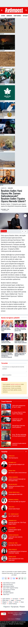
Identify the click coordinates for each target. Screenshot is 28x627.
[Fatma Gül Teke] (4, 544)
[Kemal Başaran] (4, 479)
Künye (22, 602)
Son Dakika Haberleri (8, 593)
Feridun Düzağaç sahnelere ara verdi (5, 342)
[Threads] (22, 578)
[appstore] (6, 607)
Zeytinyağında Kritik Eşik (15, 494)
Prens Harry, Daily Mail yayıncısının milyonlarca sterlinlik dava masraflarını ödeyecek (7, 355)
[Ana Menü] (1, 10)
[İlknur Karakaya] (4, 536)
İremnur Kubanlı (13, 499)
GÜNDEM (9, 15)
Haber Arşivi (6, 594)
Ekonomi (18, 600)
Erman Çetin (12, 556)
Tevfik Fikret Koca (14, 492)
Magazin (10, 188)
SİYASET (25, 15)
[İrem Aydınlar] (4, 551)
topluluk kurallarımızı (15, 384)
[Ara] (26, 10)
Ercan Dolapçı (13, 484)
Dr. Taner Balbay (14, 514)
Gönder (4, 379)
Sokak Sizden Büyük (14, 509)
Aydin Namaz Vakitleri (8, 586)
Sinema (16, 602)
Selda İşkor (12, 527)
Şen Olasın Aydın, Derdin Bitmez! (18, 472)
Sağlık (12, 600)
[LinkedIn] (14, 578)
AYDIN (3, 15)
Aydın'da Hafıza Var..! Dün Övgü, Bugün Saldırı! (17, 523)
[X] (5, 578)
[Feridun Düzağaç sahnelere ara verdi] (7, 336)
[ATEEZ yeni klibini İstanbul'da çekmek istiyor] (7, 323)
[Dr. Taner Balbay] (4, 515)
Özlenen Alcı (12, 462)
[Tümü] (26, 451)
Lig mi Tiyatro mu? (14, 516)
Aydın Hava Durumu (8, 584)
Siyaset (22, 598)
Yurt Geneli (15, 598)
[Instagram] (11, 578)
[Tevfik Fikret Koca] (4, 493)
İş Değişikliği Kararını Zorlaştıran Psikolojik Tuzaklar (18, 552)
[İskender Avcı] (4, 522)
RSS (4, 613)
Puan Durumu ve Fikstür (9, 589)
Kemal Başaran (13, 477)
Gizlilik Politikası (13, 603)
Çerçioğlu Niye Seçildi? (15, 545)
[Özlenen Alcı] (4, 464)
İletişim (4, 603)
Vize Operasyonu (13, 458)
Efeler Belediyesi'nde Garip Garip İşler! (16, 559)
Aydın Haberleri (6, 598)
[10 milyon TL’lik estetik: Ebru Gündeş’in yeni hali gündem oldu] (21, 323)
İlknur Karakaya (14, 535)
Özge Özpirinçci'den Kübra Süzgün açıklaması (21, 342)
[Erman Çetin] (4, 558)
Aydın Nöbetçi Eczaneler (9, 583)
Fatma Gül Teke (13, 543)
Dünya (10, 602)
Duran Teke (12, 470)
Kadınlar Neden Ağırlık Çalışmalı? (15, 530)
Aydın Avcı (11, 456)
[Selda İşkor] (4, 529)
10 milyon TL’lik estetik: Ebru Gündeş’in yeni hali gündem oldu (20, 329)
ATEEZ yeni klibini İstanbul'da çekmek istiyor (5, 329)
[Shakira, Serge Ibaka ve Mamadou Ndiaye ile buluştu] (21, 348)
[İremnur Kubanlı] (4, 500)
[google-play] (14, 607)
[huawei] (22, 607)
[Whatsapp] (25, 578)
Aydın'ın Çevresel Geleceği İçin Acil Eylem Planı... (17, 479)
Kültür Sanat (5, 600)
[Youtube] (17, 578)
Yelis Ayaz (11, 507)
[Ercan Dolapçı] (4, 486)
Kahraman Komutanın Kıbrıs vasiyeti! (16, 487)
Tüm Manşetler (7, 591)
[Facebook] (3, 578)
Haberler (3, 188)
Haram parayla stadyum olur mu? (16, 465)
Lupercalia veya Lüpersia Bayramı (15, 537)
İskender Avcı (13, 520)
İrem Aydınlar (13, 549)
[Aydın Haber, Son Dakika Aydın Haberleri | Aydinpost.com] (14, 10)
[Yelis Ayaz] (4, 507)
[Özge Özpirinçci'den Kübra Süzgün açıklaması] (21, 336)
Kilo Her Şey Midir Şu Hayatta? (17, 501)
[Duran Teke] (4, 471)
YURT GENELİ (17, 15)
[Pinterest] (8, 578)
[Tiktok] (19, 578)
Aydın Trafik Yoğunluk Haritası (10, 588)
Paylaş (4, 231)
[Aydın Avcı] (4, 457)
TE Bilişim (17, 619)
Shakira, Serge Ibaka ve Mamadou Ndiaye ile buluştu (20, 354)
